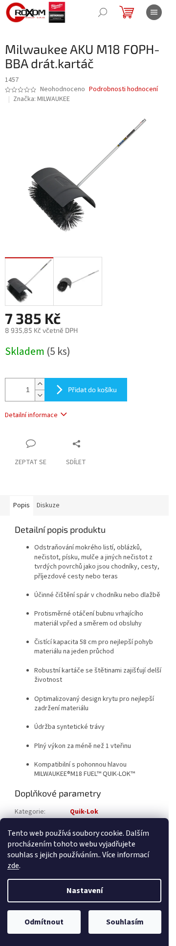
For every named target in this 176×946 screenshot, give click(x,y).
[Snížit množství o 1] (39, 395)
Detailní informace (31, 415)
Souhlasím (125, 922)
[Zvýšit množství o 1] (39, 384)
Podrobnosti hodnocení (123, 89)
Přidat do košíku (92, 389)
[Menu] (154, 12)
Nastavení (84, 890)
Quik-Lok (84, 812)
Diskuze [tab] (48, 505)
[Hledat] (102, 12)
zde (13, 865)
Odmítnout (44, 922)
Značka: (41, 99)
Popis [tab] (21, 505)
